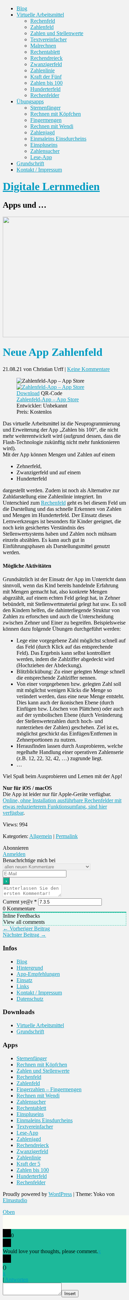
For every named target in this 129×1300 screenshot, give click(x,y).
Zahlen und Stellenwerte (56, 33)
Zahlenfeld (42, 27)
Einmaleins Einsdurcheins (58, 139)
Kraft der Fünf (46, 77)
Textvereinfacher (48, 39)
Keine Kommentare (88, 369)
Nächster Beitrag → (24, 935)
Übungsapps (30, 101)
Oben (9, 1212)
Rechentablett (45, 52)
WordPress (60, 1194)
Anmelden (14, 854)
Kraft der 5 (28, 1164)
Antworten (16, 1279)
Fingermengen (46, 120)
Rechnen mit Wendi (51, 126)
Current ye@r (20, 902)
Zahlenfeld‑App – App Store (48, 399)
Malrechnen (43, 46)
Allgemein (40, 836)
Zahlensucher (45, 151)
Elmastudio (15, 1200)
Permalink (67, 836)
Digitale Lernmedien (51, 186)
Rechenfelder (44, 95)
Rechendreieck (46, 58)
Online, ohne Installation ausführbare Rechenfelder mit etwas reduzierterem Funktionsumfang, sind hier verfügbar (62, 806)
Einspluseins (43, 145)
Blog (22, 8)
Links (23, 986)
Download (28, 393)
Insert (70, 1293)
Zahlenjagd (42, 132)
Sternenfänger (45, 108)
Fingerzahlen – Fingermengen (49, 1089)
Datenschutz (30, 999)
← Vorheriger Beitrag (26, 928)
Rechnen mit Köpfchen (55, 114)
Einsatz (24, 980)
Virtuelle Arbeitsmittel (40, 15)
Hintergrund (30, 968)
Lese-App (41, 157)
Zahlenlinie (42, 70)
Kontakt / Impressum (39, 170)
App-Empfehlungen (38, 974)
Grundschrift (30, 163)
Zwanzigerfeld (46, 64)
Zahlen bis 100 (46, 83)
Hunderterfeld (45, 89)
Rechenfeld (42, 21)
